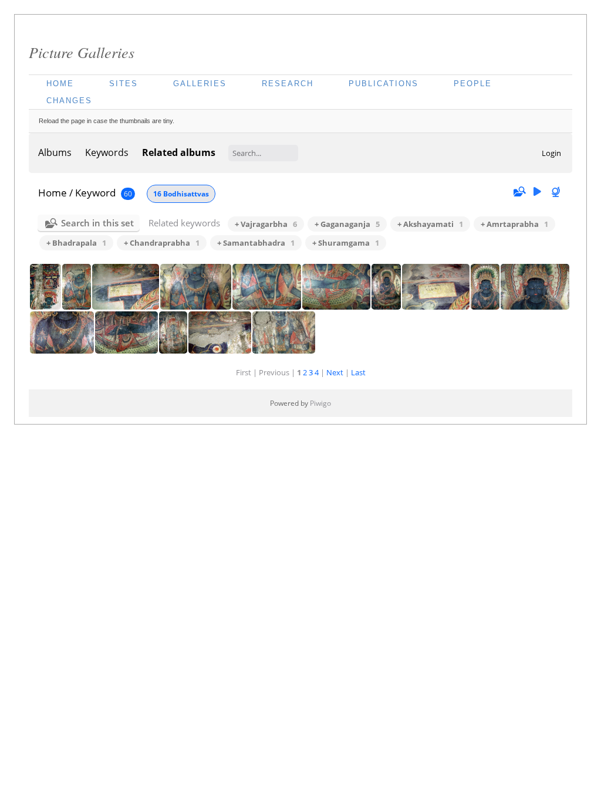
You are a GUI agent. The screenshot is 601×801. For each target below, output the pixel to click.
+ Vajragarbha (266, 224)
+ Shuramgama (345, 242)
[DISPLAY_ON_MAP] (557, 192)
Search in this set (97, 223)
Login (551, 153)
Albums (55, 152)
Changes (69, 100)
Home (60, 83)
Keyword (95, 192)
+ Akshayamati (430, 224)
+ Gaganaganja (347, 224)
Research (287, 83)
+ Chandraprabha (162, 242)
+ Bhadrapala (76, 242)
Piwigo (320, 403)
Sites (123, 83)
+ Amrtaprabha (514, 224)
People (473, 83)
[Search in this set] (519, 192)
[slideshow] (537, 192)
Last (358, 372)
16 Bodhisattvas (181, 194)
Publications (383, 83)
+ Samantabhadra (256, 242)
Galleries (200, 83)
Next (334, 372)
